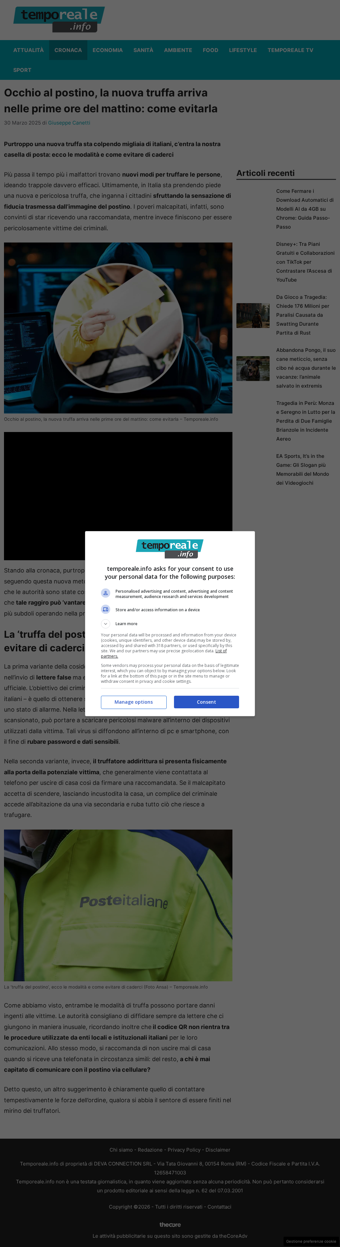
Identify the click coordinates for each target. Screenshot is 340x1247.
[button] (170, 623)
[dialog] (170, 623)
